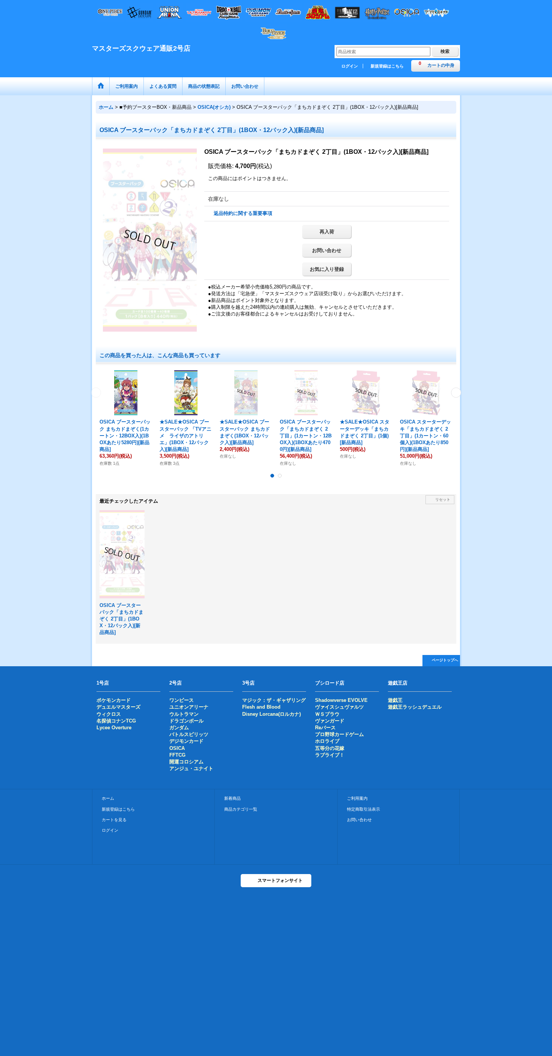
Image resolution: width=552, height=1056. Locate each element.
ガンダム (179, 727)
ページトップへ (445, 660)
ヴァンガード (329, 721)
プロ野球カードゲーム (339, 734)
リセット (442, 499)
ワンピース (181, 700)
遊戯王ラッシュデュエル (415, 707)
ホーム (108, 798)
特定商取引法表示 (363, 809)
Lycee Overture (114, 727)
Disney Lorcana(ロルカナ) (271, 714)
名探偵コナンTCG (116, 721)
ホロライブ (327, 741)
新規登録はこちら (387, 66)
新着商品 (232, 798)
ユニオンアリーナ (188, 707)
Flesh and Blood (261, 707)
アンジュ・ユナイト (191, 768)
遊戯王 (395, 700)
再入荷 (327, 231)
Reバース (325, 727)
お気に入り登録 (327, 269)
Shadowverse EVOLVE (341, 700)
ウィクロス (109, 714)
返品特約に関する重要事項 (243, 213)
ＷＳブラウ (327, 714)
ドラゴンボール (186, 721)
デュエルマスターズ (118, 707)
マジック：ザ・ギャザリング (274, 700)
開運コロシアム (186, 762)
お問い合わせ (326, 250)
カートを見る (114, 819)
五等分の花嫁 (329, 748)
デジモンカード (186, 741)
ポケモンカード (114, 700)
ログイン (349, 66)
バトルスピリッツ (188, 734)
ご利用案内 (357, 798)
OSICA (177, 748)
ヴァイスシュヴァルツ (339, 707)
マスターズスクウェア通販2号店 (141, 48)
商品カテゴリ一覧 (240, 809)
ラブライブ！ (329, 755)
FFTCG (177, 755)
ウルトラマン (184, 714)
